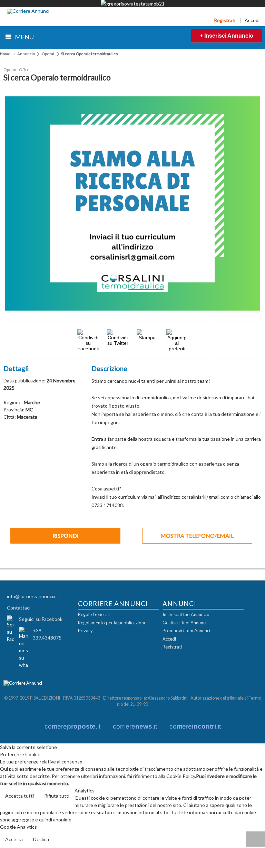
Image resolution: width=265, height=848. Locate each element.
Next (250, 203)
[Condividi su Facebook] (88, 348)
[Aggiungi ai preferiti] (177, 340)
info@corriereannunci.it (32, 596)
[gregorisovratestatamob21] (133, 4)
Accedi (252, 20)
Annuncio (26, 53)
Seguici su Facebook (40, 619)
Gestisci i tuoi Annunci (184, 622)
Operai (48, 53)
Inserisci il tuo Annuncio (186, 614)
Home (5, 53)
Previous (15, 203)
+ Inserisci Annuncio (226, 36)
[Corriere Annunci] (28, 11)
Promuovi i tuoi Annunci (186, 630)
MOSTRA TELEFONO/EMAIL (197, 535)
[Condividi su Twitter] (118, 343)
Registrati (224, 20)
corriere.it (72, 726)
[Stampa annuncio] (147, 337)
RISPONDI (65, 535)
